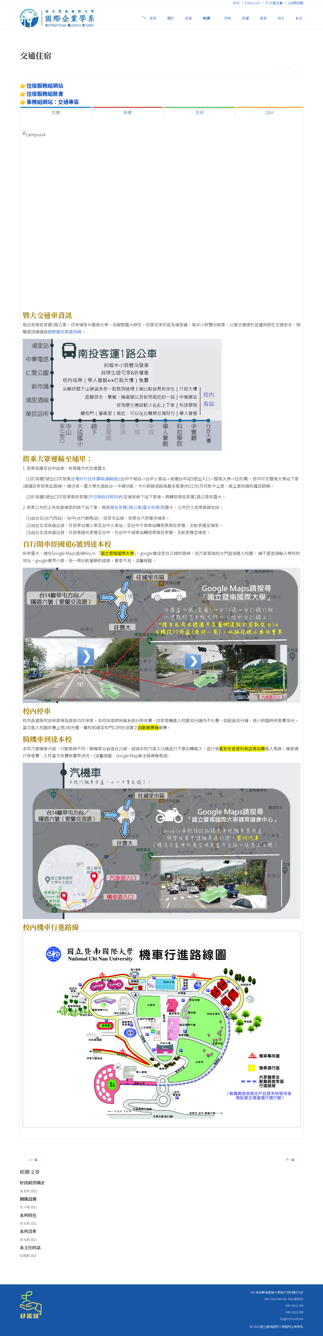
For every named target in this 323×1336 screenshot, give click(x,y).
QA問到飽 (295, 2)
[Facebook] (278, 71)
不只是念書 (274, 2)
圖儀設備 (28, 1199)
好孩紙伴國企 (32, 1182)
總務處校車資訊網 (64, 332)
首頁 (152, 18)
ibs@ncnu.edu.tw (291, 1318)
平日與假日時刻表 (105, 497)
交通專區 (68, 101)
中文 (236, 2)
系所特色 (28, 1215)
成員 (188, 18)
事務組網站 (39, 101)
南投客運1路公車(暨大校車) (135, 507)
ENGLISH (252, 2)
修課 (206, 18)
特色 (227, 18)
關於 (170, 18)
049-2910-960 (273, 1299)
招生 (281, 18)
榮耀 (245, 18)
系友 (298, 18)
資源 (263, 18)
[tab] (55, 112)
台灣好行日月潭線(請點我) (95, 479)
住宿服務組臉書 (44, 93)
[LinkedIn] (299, 71)
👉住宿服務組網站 (41, 85)
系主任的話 (30, 1247)
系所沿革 (28, 1231)
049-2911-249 (294, 1305)
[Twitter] (289, 71)
